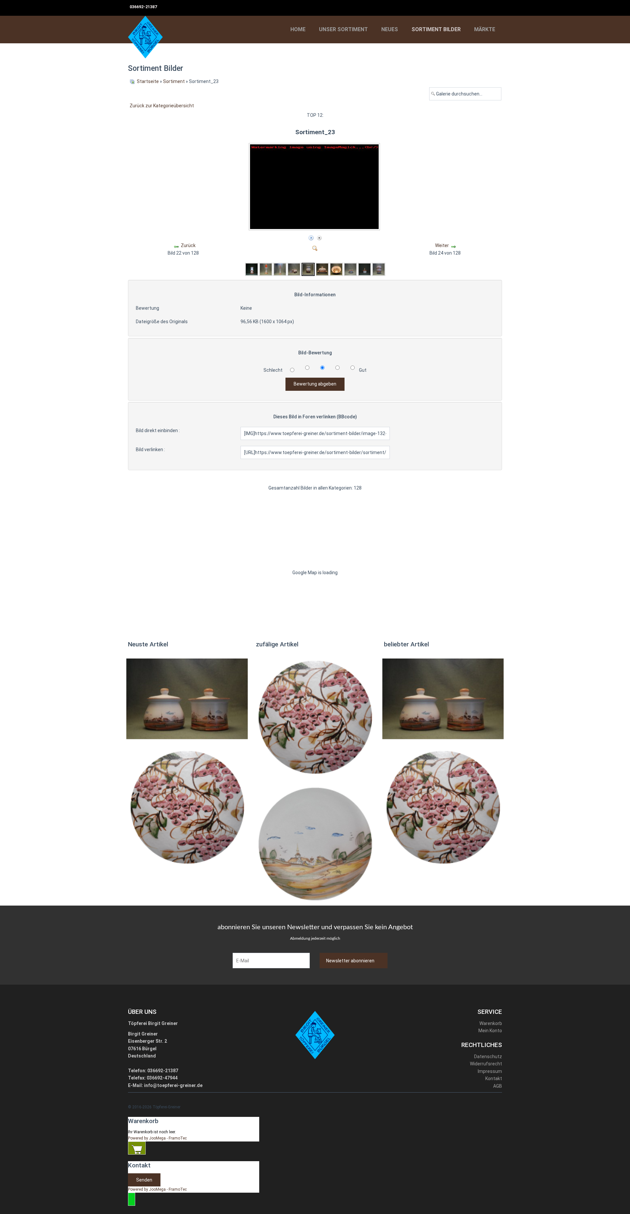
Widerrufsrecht (486, 1063)
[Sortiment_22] (294, 269)
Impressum (490, 1071)
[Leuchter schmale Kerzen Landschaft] (315, 843)
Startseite (148, 81)
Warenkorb (490, 1023)
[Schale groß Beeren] (315, 717)
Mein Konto (490, 1030)
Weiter (442, 245)
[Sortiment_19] (251, 269)
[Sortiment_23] (315, 228)
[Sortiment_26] (350, 269)
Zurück (188, 245)
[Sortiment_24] (322, 269)
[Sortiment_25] (336, 269)
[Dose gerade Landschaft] (187, 698)
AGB (497, 1086)
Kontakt (493, 1078)
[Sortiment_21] (279, 269)
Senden (144, 1180)
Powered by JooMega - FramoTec (157, 1138)
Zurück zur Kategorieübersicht (162, 105)
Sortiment (174, 81)
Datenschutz (488, 1056)
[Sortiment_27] (364, 269)
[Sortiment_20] (265, 269)
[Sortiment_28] (378, 269)
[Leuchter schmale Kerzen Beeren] (187, 806)
